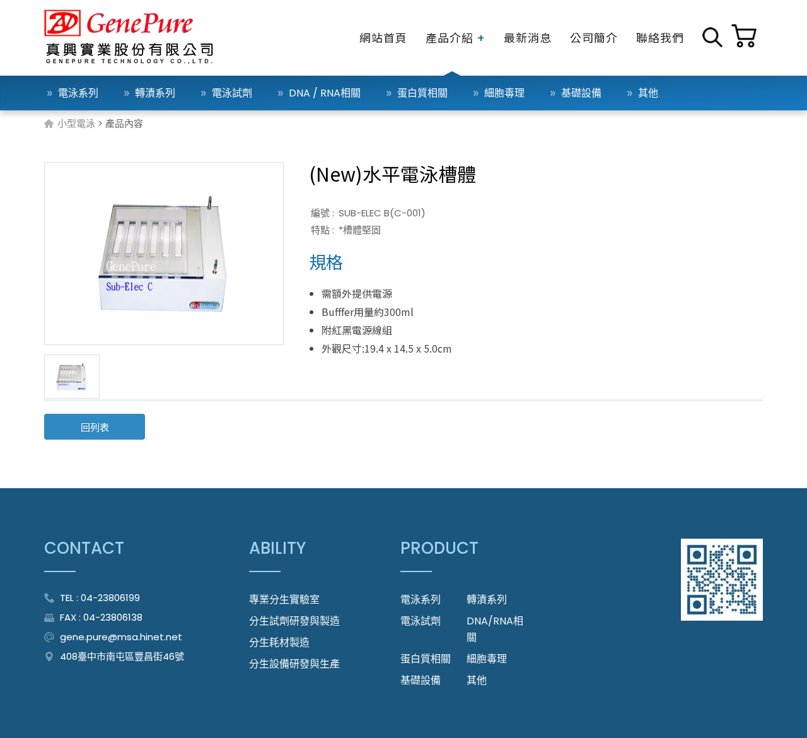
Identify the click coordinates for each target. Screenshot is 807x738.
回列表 (95, 428)
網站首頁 (383, 37)
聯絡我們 (660, 37)
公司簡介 (594, 37)
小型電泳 (76, 123)
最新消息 (528, 37)
